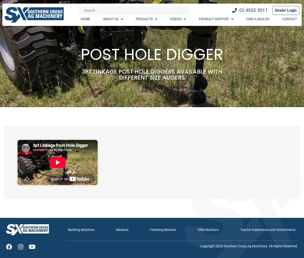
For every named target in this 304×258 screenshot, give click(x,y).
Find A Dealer (257, 19)
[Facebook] (9, 247)
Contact (289, 19)
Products (144, 19)
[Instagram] (21, 247)
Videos (175, 19)
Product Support (214, 19)
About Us (111, 19)
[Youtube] (32, 247)
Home (85, 19)
